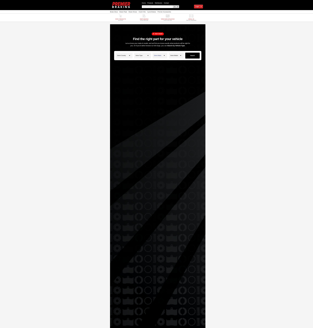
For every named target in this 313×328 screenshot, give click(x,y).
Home (144, 3)
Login (197, 6)
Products (150, 3)
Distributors (158, 3)
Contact (166, 3)
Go (174, 6)
